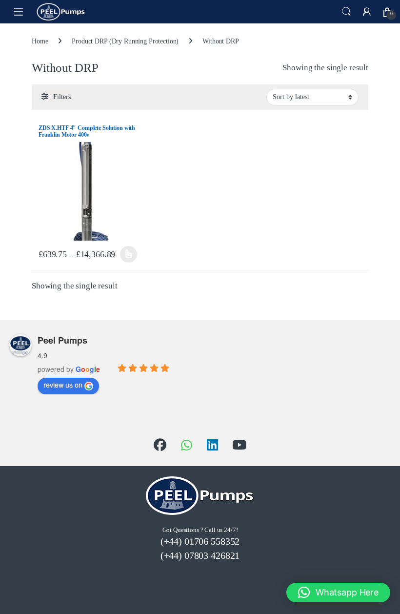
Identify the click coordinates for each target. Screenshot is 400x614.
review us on (62, 384)
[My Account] (366, 12)
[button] (338, 592)
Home (40, 41)
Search (346, 11)
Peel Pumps (62, 340)
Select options (127, 254)
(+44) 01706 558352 (200, 541)
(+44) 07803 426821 (200, 555)
